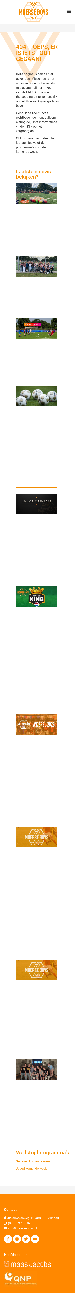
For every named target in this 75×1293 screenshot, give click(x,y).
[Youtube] (35, 1239)
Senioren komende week (33, 1161)
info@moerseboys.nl (22, 1228)
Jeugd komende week (31, 1168)
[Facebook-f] (8, 1239)
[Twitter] (26, 1239)
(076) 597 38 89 (19, 1223)
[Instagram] (17, 1239)
